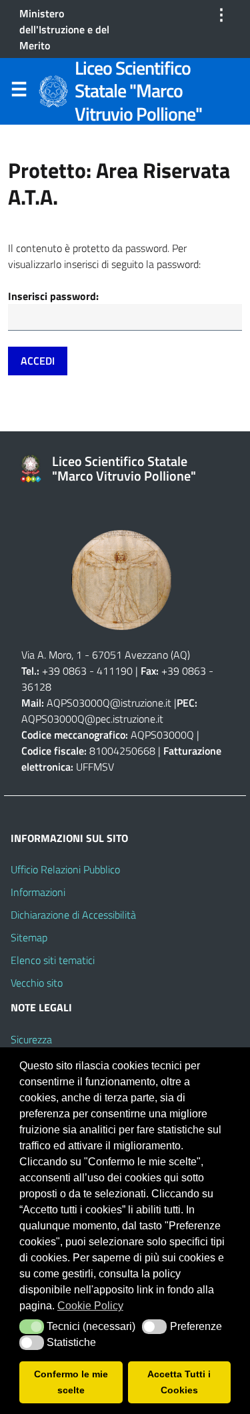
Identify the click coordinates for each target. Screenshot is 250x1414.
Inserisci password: (53, 296)
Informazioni (38, 892)
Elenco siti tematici (53, 960)
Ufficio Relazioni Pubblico (65, 869)
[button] (31, 1326)
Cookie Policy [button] (90, 1305)
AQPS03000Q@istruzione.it (110, 703)
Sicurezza (31, 1039)
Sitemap (29, 937)
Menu (18, 92)
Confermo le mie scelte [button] (71, 1382)
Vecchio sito (37, 983)
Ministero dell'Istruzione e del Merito (64, 29)
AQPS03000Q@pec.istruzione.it (92, 719)
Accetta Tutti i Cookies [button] (179, 1382)
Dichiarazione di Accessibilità (73, 915)
